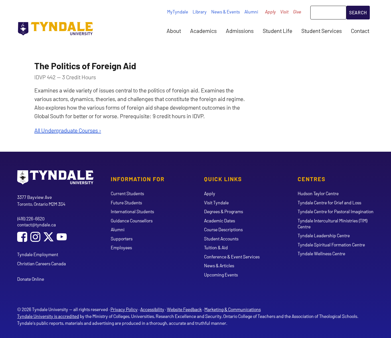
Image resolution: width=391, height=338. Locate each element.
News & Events (225, 11)
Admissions (240, 30)
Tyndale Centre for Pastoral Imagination (336, 211)
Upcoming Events (221, 274)
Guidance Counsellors (132, 220)
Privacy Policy (124, 309)
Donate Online (30, 279)
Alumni (251, 11)
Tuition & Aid (216, 247)
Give (297, 11)
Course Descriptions (223, 229)
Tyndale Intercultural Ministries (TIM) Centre (333, 223)
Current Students (127, 193)
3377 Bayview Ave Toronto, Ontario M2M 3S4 (41, 200)
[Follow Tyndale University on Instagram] (35, 237)
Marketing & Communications (232, 309)
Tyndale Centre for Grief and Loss (329, 202)
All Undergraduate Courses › (67, 130)
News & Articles (219, 265)
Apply (270, 11)
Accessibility (152, 309)
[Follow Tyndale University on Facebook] (22, 237)
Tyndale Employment (37, 254)
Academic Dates (219, 220)
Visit (284, 11)
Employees (121, 247)
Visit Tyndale (216, 202)
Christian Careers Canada (41, 263)
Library (200, 11)
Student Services (321, 30)
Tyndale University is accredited (48, 316)
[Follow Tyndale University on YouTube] (62, 237)
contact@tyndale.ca (36, 224)
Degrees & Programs (223, 211)
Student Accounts (221, 238)
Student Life (277, 30)
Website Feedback (184, 309)
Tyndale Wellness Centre (321, 253)
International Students (132, 211)
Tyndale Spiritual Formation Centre (331, 244)
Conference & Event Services (232, 256)
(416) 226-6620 (31, 218)
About (174, 30)
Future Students (126, 202)
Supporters (122, 238)
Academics (203, 30)
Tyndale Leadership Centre (324, 235)
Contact (360, 30)
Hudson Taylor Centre (318, 193)
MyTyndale (177, 11)
